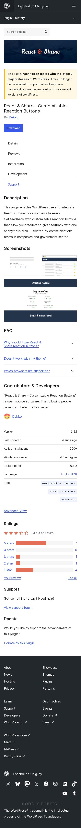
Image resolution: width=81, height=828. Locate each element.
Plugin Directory (14, 18)
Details (13, 143)
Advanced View (15, 511)
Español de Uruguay (27, 774)
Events (47, 708)
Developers (12, 715)
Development (17, 174)
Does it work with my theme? (25, 358)
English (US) (69, 474)
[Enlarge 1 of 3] (34, 260)
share (53, 491)
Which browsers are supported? (27, 371)
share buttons (67, 491)
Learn (8, 701)
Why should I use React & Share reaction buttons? (22, 344)
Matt (9, 742)
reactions (69, 483)
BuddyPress (14, 756)
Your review (12, 578)
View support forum (18, 608)
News (8, 674)
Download (13, 128)
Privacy (9, 688)
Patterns (48, 688)
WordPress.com (17, 735)
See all (72, 578)
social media (68, 499)
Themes (48, 674)
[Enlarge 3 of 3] (72, 284)
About (8, 668)
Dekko (13, 117)
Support (13, 184)
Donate (49, 715)
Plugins (47, 681)
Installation (16, 164)
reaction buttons (51, 483)
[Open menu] (74, 6)
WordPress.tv (15, 722)
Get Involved (51, 701)
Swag (48, 722)
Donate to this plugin (19, 643)
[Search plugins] (46, 32)
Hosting (9, 681)
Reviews (14, 154)
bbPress (12, 749)
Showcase (50, 668)
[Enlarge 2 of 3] (72, 260)
